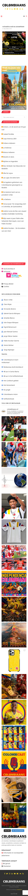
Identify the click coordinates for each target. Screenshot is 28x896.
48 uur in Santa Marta (11, 372)
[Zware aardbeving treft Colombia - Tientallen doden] (14, 480)
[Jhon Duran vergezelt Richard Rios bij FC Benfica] (14, 557)
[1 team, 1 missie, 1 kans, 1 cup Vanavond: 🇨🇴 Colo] (14, 634)
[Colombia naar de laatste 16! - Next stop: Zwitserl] (14, 712)
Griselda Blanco (9, 318)
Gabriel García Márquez (12, 313)
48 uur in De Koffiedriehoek (13, 376)
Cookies (6, 286)
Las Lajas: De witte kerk (11, 178)
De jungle (7, 390)
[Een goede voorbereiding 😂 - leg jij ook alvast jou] (14, 789)
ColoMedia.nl (19, 889)
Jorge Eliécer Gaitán (11, 336)
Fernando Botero (10, 309)
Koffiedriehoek (9, 399)
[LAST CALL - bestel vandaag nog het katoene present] (14, 506)
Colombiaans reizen (11, 394)
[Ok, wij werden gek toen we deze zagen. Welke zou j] (14, 660)
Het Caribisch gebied (11, 381)
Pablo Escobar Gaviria (11, 341)
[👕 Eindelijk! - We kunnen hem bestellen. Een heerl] (14, 531)
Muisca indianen (9, 152)
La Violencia (7, 148)
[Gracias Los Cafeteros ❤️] (14, 609)
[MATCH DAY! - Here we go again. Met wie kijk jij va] (14, 815)
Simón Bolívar (9, 345)
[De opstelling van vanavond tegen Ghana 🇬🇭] (14, 738)
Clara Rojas (8, 304)
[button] (3, 5)
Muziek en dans (8, 157)
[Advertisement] (14, 247)
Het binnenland (9, 385)
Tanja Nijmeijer (9, 350)
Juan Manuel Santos (11, 332)
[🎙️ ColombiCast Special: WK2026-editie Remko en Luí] (14, 763)
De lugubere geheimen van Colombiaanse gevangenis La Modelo (12, 185)
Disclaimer (7, 866)
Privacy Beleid (8, 284)
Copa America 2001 (10, 139)
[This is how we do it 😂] (14, 686)
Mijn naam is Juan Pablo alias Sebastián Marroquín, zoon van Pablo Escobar (13, 221)
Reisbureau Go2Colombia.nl (13, 367)
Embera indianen (9, 143)
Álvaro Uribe (8, 300)
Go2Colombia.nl (9, 269)
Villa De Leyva (8, 173)
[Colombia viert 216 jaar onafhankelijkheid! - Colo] (14, 583)
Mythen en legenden (10, 161)
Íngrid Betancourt (10, 327)
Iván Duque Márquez (11, 323)
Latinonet (6, 271)
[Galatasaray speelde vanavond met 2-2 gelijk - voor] (14, 428)
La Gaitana (7, 199)
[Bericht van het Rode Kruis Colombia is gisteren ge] (14, 454)
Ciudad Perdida (8, 134)
